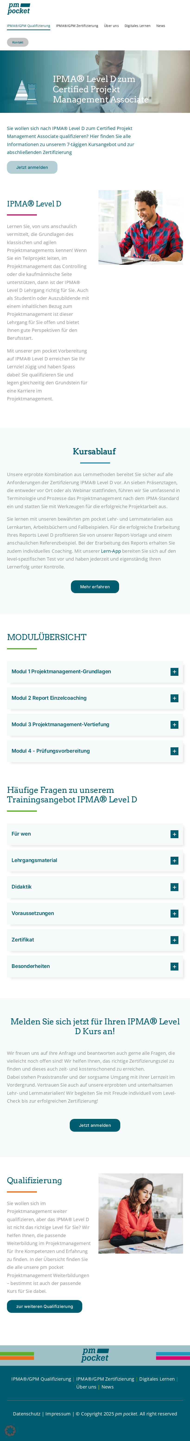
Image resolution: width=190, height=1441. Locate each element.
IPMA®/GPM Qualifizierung (41, 1379)
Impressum (58, 1414)
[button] (95, 672)
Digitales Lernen (157, 1379)
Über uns (86, 1387)
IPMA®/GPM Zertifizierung (105, 1379)
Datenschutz (27, 1414)
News (107, 1387)
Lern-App (111, 551)
